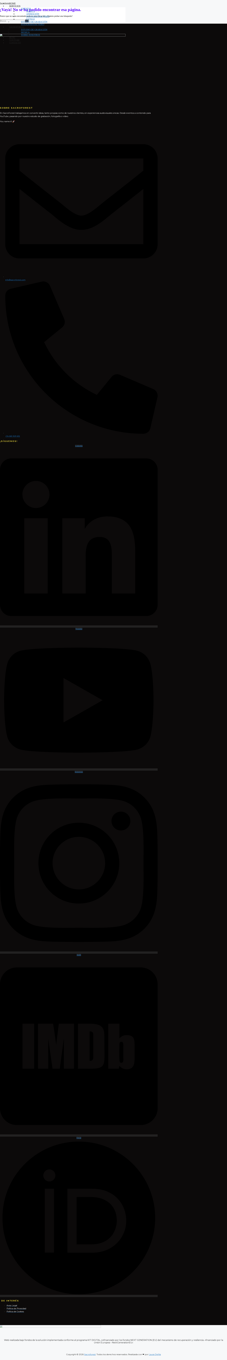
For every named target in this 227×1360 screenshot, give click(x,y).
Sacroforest (90, 1354)
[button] (113, 1359)
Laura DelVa (155, 1354)
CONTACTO (15, 42)
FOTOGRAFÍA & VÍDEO (32, 24)
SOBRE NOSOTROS (30, 35)
